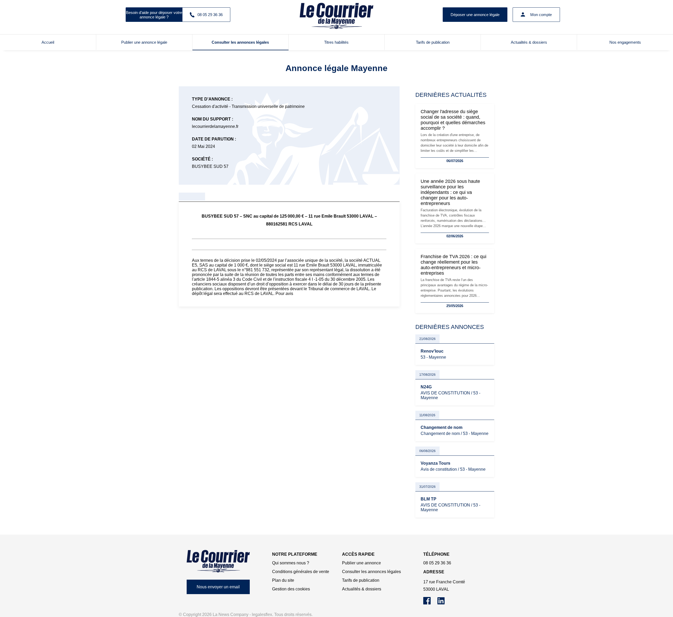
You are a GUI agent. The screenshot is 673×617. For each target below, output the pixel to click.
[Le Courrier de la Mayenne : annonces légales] (336, 14)
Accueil (48, 42)
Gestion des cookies (291, 589)
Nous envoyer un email (218, 587)
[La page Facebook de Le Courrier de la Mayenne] (430, 603)
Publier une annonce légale (144, 42)
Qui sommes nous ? (290, 563)
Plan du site (283, 580)
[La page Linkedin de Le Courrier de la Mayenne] (443, 603)
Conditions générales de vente (300, 571)
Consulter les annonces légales (240, 42)
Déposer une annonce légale (475, 14)
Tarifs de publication (433, 42)
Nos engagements (625, 42)
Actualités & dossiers (529, 42)
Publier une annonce (361, 563)
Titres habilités (336, 42)
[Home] (218, 561)
